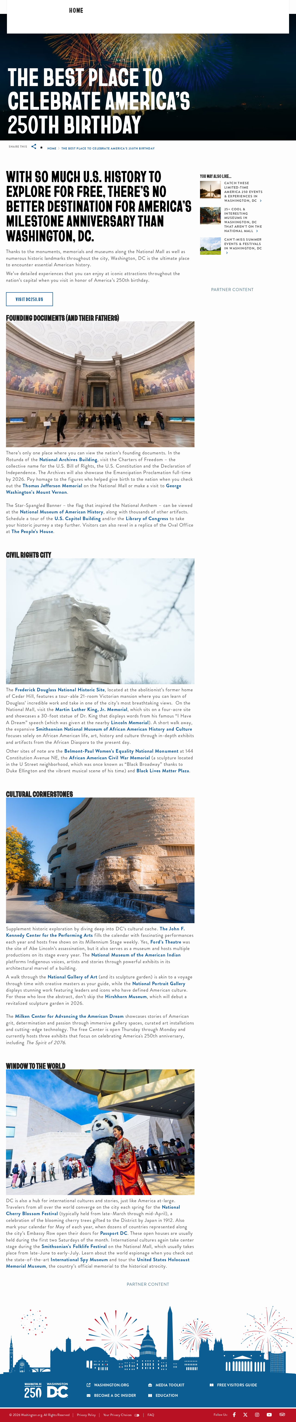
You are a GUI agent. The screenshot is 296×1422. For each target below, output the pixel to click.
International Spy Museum (79, 1259)
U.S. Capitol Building (78, 518)
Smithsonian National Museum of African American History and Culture (114, 729)
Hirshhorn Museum (126, 996)
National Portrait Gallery (158, 983)
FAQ (151, 1415)
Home (76, 10)
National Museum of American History (61, 511)
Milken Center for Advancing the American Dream (69, 1016)
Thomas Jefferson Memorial (52, 485)
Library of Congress (147, 518)
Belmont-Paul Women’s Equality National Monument (121, 751)
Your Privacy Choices (117, 1415)
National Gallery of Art (72, 976)
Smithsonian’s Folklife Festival (74, 1246)
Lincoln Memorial (130, 722)
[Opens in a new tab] (234, 1415)
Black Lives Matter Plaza (162, 770)
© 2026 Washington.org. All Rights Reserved (39, 1415)
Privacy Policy (86, 1415)
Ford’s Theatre (165, 941)
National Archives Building (68, 459)
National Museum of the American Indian (136, 954)
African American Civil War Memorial (109, 757)
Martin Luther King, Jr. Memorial (91, 709)
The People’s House (32, 531)
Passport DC (113, 1233)
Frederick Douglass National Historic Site (60, 689)
